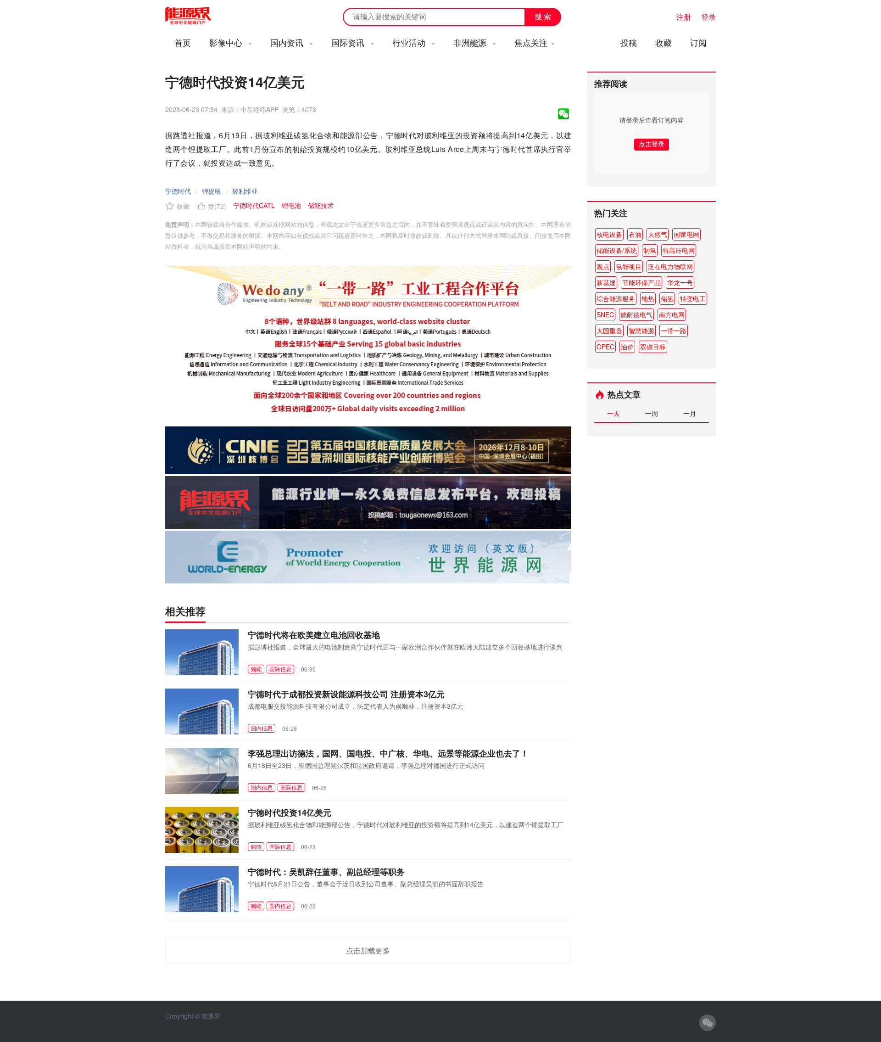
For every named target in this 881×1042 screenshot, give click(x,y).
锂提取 (211, 191)
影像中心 (227, 42)
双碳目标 (653, 346)
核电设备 (609, 234)
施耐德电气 (636, 314)
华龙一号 (680, 282)
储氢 (667, 298)
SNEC (605, 314)
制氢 (649, 250)
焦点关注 (530, 42)
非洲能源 (471, 42)
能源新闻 (196, 16)
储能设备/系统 (617, 250)
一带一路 (673, 330)
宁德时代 (178, 191)
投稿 (628, 42)
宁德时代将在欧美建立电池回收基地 (314, 635)
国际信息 (280, 668)
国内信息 (262, 728)
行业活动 (410, 42)
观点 (603, 266)
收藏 (663, 42)
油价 (627, 346)
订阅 (698, 42)
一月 (689, 413)
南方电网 (672, 314)
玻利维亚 (245, 191)
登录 (708, 16)
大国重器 (609, 330)
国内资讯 (288, 42)
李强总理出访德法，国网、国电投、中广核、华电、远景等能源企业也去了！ (388, 753)
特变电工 (693, 298)
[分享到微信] (563, 113)
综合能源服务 (616, 298)
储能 (256, 668)
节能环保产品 (641, 282)
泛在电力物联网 (670, 266)
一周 (651, 413)
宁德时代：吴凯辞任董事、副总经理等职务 (326, 872)
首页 (182, 42)
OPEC (605, 346)
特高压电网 (679, 250)
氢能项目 (628, 266)
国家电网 (686, 234)
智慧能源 (641, 330)
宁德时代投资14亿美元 (289, 812)
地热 (647, 298)
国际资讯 (349, 42)
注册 (683, 16)
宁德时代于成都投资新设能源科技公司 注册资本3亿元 (346, 694)
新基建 (606, 282)
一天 (613, 413)
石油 (635, 234)
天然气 (657, 234)
